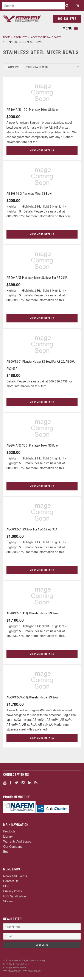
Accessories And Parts (46, 37)
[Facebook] (10, 782)
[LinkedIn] (29, 782)
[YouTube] (4, 782)
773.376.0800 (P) (12, 971)
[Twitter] (16, 782)
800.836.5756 (67, 18)
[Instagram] (23, 782)
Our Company (12, 846)
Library (8, 836)
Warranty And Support (18, 841)
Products (20, 37)
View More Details (42, 150)
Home (6, 37)
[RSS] (35, 782)
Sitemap (8, 901)
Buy (5, 851)
